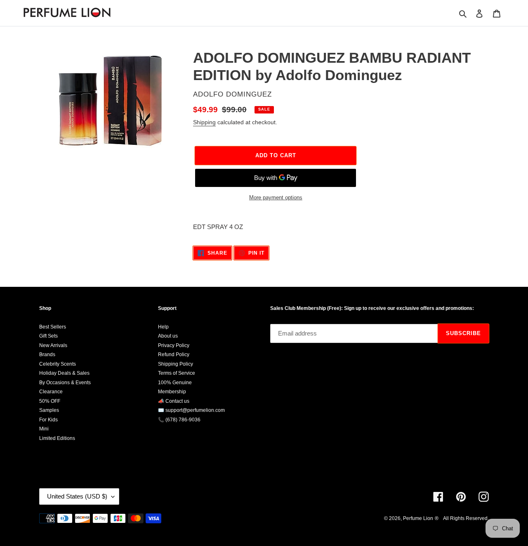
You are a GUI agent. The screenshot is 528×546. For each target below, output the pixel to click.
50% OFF (49, 401)
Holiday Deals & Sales (64, 373)
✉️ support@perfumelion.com (191, 410)
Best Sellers (52, 327)
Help (163, 327)
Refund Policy (173, 354)
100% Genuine (175, 382)
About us (168, 336)
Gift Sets (48, 336)
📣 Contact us (173, 401)
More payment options (275, 197)
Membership (172, 392)
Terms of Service (176, 373)
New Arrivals (53, 345)
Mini (44, 429)
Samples (49, 410)
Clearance (51, 392)
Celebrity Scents (57, 364)
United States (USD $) (77, 496)
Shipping (204, 122)
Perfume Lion (418, 518)
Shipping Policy (175, 364)
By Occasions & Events (65, 382)
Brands (47, 354)
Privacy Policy (173, 345)
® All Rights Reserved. (462, 518)
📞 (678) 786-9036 (179, 420)
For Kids (48, 420)
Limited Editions (57, 438)
